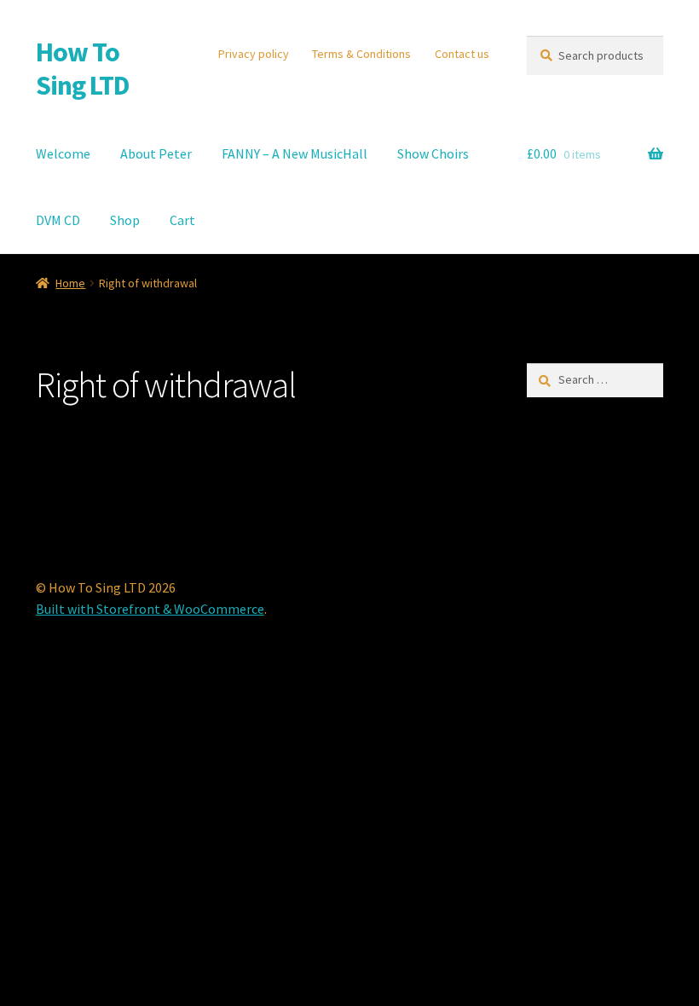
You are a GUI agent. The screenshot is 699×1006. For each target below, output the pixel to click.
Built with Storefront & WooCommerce (150, 608)
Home (70, 283)
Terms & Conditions (361, 53)
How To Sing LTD (83, 68)
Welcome (63, 153)
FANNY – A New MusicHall (294, 153)
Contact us (462, 53)
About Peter (156, 153)
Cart (182, 219)
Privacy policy (253, 53)
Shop (125, 219)
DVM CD (58, 219)
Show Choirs (433, 153)
